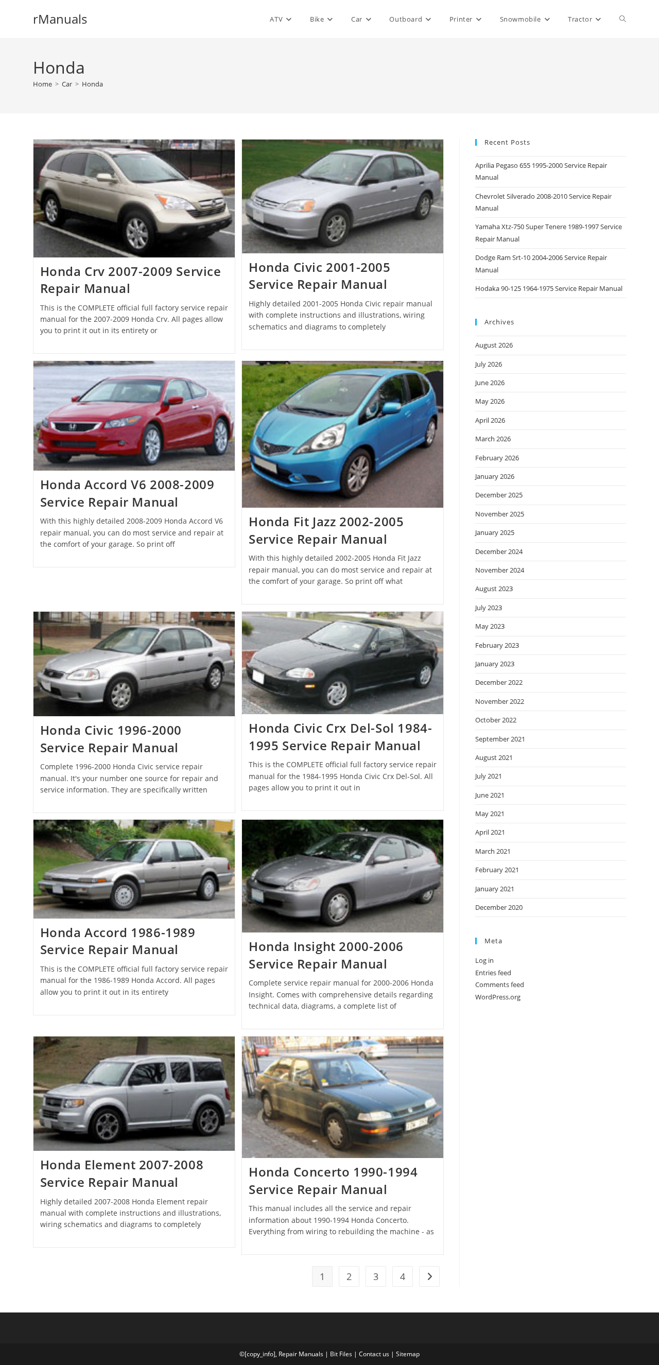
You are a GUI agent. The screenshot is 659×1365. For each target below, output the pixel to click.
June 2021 (490, 795)
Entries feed (493, 972)
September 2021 (500, 739)
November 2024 (499, 570)
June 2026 (490, 382)
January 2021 (494, 888)
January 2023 (494, 663)
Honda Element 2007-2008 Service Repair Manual (122, 1173)
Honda (92, 84)
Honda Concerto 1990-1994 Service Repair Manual (333, 1180)
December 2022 (499, 682)
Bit (334, 1354)
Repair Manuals (301, 1354)
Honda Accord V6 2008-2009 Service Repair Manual (127, 493)
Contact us (374, 1354)
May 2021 (490, 813)
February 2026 (497, 457)
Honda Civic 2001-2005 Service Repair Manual (320, 275)
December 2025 (499, 494)
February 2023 (497, 645)
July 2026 (488, 364)
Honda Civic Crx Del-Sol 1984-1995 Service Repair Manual (340, 736)
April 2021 (490, 832)
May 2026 (490, 401)
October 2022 (495, 719)
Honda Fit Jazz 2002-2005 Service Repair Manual (326, 530)
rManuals (60, 18)
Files (345, 1354)
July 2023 (488, 607)
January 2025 (494, 532)
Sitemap (408, 1354)
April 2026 (490, 420)
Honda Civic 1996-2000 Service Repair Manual (111, 738)
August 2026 (494, 345)
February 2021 (497, 869)
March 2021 (493, 851)
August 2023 (494, 588)
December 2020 (499, 907)
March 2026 (493, 438)
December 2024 (499, 551)
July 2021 (488, 776)
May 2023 (490, 626)
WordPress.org (498, 996)
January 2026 (494, 476)
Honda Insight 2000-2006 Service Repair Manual (326, 955)
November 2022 (499, 701)
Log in (484, 960)
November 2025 (499, 514)
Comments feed (499, 984)
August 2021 (494, 757)
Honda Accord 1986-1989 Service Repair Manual (118, 941)
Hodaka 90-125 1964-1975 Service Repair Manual (548, 288)
